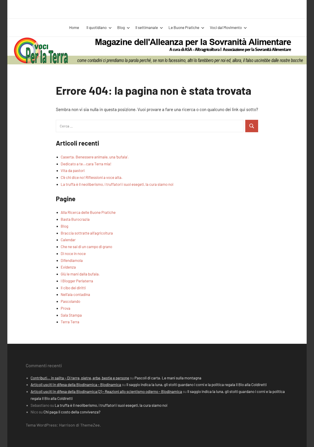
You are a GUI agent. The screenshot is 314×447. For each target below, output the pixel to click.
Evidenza (68, 267)
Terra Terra (70, 321)
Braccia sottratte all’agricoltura (87, 233)
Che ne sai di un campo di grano (86, 246)
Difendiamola (72, 260)
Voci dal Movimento (226, 27)
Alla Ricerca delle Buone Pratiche (88, 212)
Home (74, 27)
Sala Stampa (71, 315)
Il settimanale (146, 27)
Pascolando (70, 301)
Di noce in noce (73, 253)
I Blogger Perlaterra (77, 280)
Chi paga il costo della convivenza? (71, 412)
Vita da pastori (73, 170)
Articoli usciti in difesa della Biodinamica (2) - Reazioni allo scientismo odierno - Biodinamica (106, 391)
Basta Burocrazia (75, 219)
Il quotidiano (96, 27)
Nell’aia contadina (75, 294)
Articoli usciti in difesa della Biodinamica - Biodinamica (76, 384)
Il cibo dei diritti (73, 287)
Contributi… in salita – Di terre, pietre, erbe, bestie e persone (80, 377)
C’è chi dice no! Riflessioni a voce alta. (92, 177)
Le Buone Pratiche (183, 27)
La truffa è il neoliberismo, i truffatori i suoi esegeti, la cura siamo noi (117, 184)
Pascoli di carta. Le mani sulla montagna (167, 377)
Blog (121, 27)
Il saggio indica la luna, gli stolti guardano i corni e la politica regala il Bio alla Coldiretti (196, 384)
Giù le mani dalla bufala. (80, 274)
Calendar (68, 239)
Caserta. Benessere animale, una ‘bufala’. (95, 157)
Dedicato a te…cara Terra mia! (86, 163)
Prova (65, 308)
